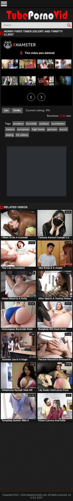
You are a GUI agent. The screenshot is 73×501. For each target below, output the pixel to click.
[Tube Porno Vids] (36, 15)
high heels (38, 129)
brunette (31, 123)
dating (9, 134)
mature (10, 129)
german (52, 129)
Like (6, 110)
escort (63, 129)
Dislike (17, 110)
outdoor (44, 123)
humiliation (58, 123)
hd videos (22, 134)
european (23, 129)
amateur (18, 123)
